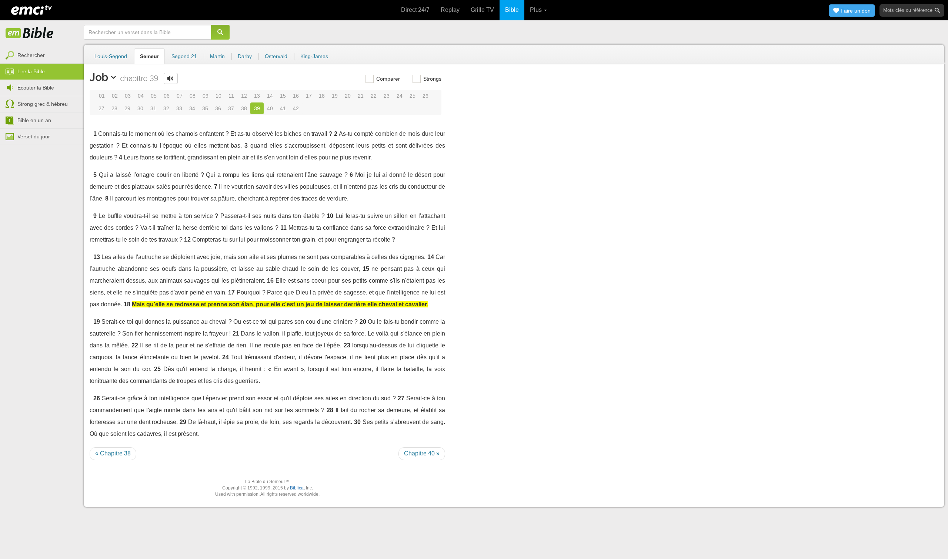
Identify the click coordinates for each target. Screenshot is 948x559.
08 (193, 96)
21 (361, 96)
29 (127, 108)
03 (128, 96)
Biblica (297, 488)
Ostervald (276, 56)
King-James (314, 56)
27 (101, 108)
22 (374, 96)
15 (283, 96)
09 (205, 96)
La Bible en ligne (29, 33)
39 (257, 108)
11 (231, 96)
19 (335, 96)
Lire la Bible (31, 71)
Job (99, 77)
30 (140, 108)
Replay (450, 10)
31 (153, 108)
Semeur (149, 56)
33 (179, 108)
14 (270, 96)
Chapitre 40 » (422, 453)
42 (296, 108)
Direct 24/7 (415, 10)
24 (400, 96)
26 (425, 96)
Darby (245, 56)
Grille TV (482, 10)
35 (205, 108)
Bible (512, 10)
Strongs (431, 79)
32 (166, 108)
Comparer (387, 79)
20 (348, 96)
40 (270, 108)
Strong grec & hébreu (42, 104)
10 (218, 96)
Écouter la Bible (35, 88)
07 (180, 96)
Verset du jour (33, 136)
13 (257, 96)
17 (309, 96)
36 (218, 108)
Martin (217, 56)
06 (167, 96)
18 (322, 96)
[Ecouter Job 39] (171, 78)
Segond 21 (184, 56)
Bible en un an (34, 120)
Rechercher (31, 55)
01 (102, 96)
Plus (536, 10)
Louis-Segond (110, 56)
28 (114, 108)
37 (231, 108)
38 (244, 108)
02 (115, 96)
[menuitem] (42, 55)
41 (283, 108)
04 (141, 96)
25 (412, 96)
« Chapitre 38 (113, 453)
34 (192, 108)
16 (296, 96)
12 (244, 96)
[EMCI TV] (31, 9)
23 (387, 96)
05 (154, 96)
